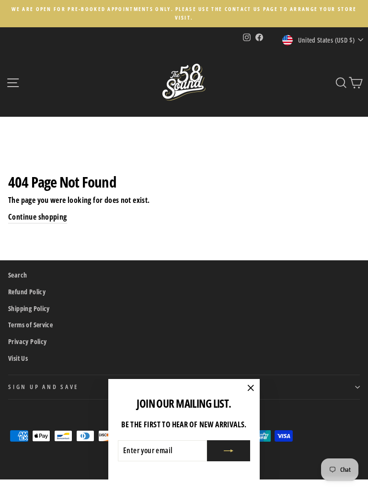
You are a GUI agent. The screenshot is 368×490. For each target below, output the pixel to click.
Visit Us (18, 358)
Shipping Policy (29, 308)
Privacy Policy (27, 341)
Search (17, 274)
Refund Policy (27, 291)
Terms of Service (30, 324)
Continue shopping (37, 217)
